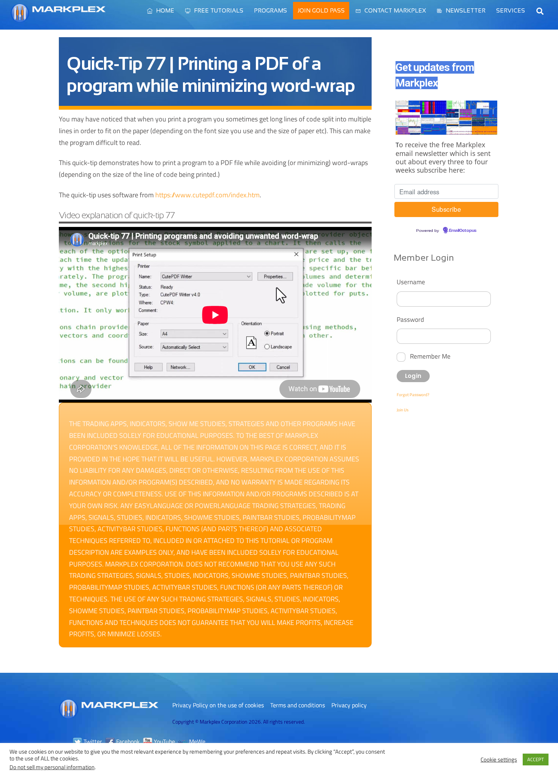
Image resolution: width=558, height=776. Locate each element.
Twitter (92, 741)
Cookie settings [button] (499, 759)
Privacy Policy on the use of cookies (218, 705)
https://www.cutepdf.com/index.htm (207, 195)
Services (510, 10)
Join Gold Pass (321, 10)
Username (411, 281)
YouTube (163, 741)
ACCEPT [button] (535, 759)
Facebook (127, 741)
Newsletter (464, 10)
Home (164, 10)
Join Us (402, 410)
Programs (270, 10)
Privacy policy (349, 705)
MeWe (196, 741)
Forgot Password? (413, 395)
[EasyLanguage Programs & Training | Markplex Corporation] (58, 18)
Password (410, 319)
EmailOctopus (462, 231)
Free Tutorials (217, 10)
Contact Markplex (394, 10)
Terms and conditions (297, 705)
